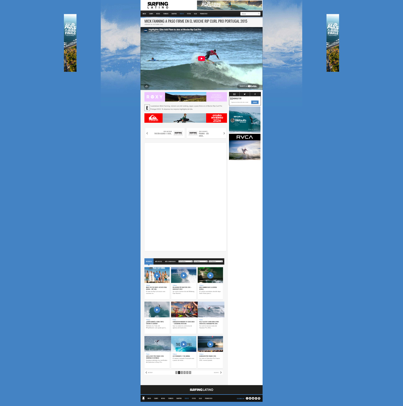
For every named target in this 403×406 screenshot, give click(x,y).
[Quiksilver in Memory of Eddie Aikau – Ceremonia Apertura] (183, 309)
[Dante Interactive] (143, 398)
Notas (158, 13)
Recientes (149, 261)
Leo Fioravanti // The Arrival (181, 356)
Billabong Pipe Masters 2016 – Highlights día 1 (182, 288)
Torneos (165, 13)
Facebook (255, 94)
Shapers (174, 13)
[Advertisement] (244, 192)
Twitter (245, 94)
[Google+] (256, 398)
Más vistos (158, 261)
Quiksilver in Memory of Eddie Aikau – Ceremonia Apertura (184, 322)
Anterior (150, 372)
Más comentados (170, 261)
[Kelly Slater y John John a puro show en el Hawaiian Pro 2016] (210, 309)
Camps (151, 13)
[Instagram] (259, 398)
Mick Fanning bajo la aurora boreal (208, 288)
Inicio (144, 13)
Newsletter (234, 94)
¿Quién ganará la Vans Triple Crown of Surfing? (155, 322)
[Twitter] (250, 398)
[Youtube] (253, 398)
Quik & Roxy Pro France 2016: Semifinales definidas (155, 357)
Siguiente (216, 372)
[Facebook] (247, 398)
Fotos (189, 13)
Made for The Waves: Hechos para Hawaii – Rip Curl (156, 288)
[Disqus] (185, 170)
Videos (182, 13)
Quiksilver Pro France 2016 (207, 356)
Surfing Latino (158, 5)
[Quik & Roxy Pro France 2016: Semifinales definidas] (157, 344)
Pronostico (203, 13)
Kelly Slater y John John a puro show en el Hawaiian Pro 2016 (209, 322)
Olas (195, 13)
